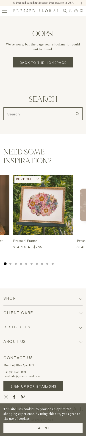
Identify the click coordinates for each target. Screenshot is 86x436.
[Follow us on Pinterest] (22, 397)
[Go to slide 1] (5, 264)
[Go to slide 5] (26, 263)
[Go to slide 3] (15, 263)
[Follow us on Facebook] (14, 397)
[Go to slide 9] (47, 263)
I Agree (43, 427)
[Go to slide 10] (52, 263)
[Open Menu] (4, 10)
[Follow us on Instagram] (5, 397)
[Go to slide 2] (10, 263)
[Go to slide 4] (21, 263)
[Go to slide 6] (31, 263)
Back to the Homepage (43, 62)
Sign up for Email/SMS (34, 386)
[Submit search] (77, 114)
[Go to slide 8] (42, 263)
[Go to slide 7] (36, 263)
